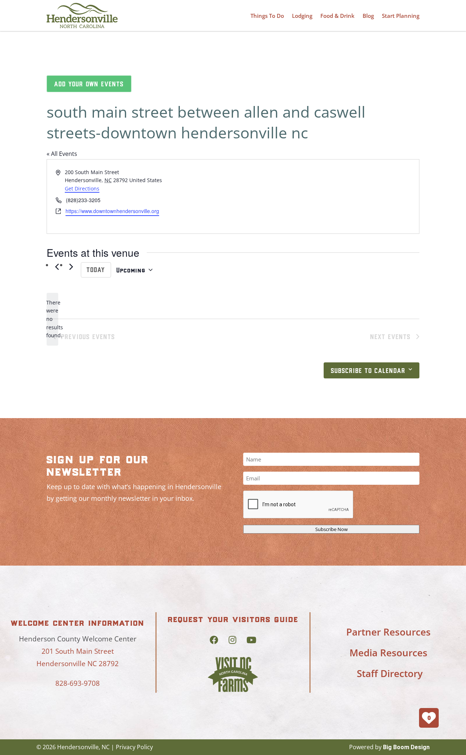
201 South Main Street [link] (78, 651)
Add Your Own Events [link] (89, 84)
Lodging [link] (302, 15)
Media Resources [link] (388, 652)
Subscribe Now (331, 529)
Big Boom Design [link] (406, 747)
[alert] (52, 319)
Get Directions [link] (82, 188)
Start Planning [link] (400, 15)
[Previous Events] (56, 267)
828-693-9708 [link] (77, 683)
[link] (82, 15)
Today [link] (96, 270)
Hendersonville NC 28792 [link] (77, 663)
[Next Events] (71, 267)
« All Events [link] (62, 154)
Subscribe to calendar (368, 370)
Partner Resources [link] (388, 631)
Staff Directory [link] (390, 673)
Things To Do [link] (267, 15)
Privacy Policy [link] (134, 747)
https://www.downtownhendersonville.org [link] (112, 211)
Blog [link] (368, 15)
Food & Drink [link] (337, 15)
